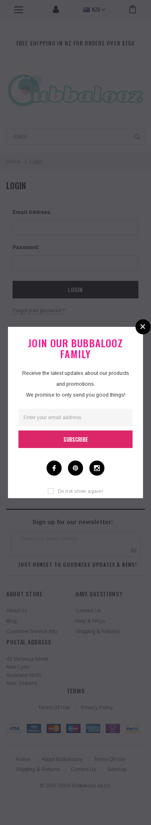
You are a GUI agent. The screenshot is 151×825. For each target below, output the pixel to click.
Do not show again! (80, 491)
